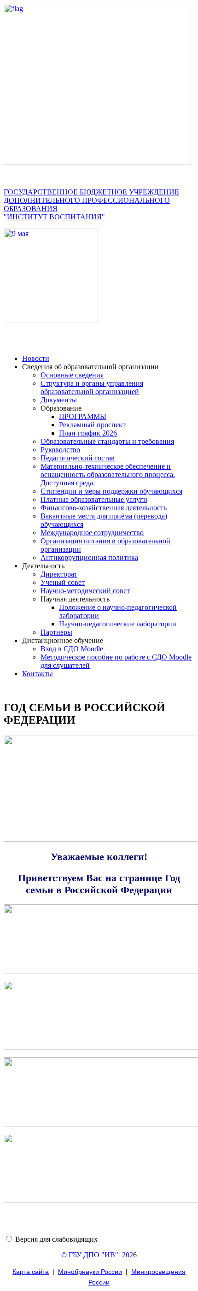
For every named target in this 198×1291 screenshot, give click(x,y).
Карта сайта (30, 1271)
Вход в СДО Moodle (72, 649)
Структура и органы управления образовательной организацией (92, 387)
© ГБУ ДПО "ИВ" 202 (97, 1255)
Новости (35, 358)
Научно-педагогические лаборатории (117, 624)
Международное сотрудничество (92, 532)
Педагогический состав (78, 458)
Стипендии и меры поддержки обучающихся (111, 491)
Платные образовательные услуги (94, 499)
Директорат (59, 574)
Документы (59, 400)
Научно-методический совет (85, 591)
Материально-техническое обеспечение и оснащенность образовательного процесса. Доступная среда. (108, 474)
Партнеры (56, 632)
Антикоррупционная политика (89, 557)
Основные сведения (72, 375)
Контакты (37, 674)
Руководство (60, 450)
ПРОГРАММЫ (82, 416)
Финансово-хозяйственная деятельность (104, 508)
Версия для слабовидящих (56, 1239)
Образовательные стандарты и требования (107, 441)
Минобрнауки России (90, 1271)
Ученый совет (63, 582)
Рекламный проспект (92, 425)
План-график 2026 (88, 433)
